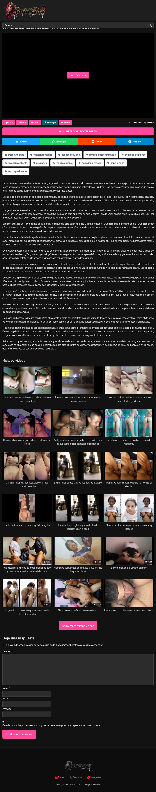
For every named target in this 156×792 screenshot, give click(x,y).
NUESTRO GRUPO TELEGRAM (80, 131)
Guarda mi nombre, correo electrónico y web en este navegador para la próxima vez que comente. (51, 725)
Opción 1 (9, 122)
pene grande (117, 163)
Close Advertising (78, 75)
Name (6, 688)
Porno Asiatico (16, 154)
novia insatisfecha (91, 163)
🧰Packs (59, 777)
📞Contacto (76, 777)
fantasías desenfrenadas (102, 154)
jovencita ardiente (17, 163)
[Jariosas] (25, 11)
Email (6, 698)
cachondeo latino (42, 154)
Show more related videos (78, 626)
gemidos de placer (134, 154)
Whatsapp (61, 141)
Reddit (99, 141)
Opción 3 (35, 122)
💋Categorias (94, 777)
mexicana (41, 163)
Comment (7, 651)
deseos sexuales (70, 154)
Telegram (136, 141)
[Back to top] (147, 782)
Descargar (51, 122)
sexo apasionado (17, 171)
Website (6, 709)
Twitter (23, 141)
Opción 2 (22, 122)
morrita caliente (64, 163)
